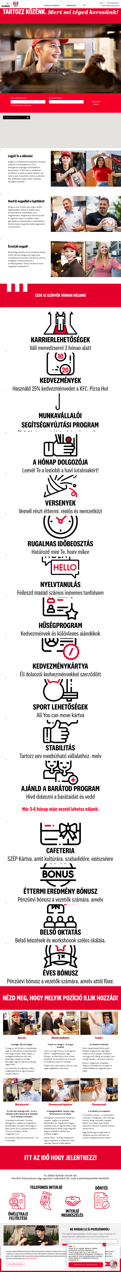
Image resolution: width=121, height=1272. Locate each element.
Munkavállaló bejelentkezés (111, 5)
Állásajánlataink (71, 5)
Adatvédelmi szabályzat (31, 1258)
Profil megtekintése (113, 3)
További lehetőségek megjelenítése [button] (21, 105)
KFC (84, 5)
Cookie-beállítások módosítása (15, 1264)
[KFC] (10, 4)
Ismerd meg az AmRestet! (51, 5)
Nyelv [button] (101, 3)
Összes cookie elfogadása (107, 1264)
